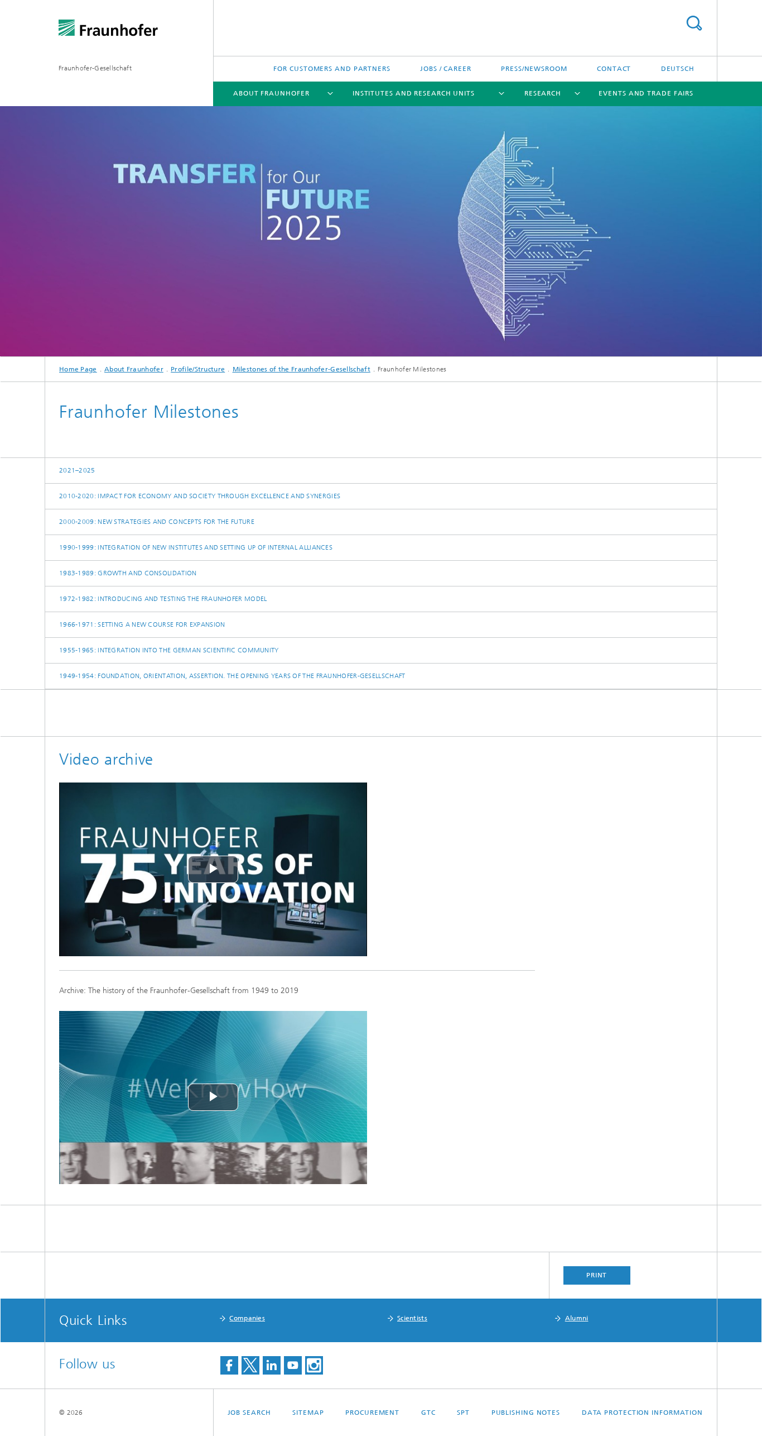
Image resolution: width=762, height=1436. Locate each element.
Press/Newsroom (534, 69)
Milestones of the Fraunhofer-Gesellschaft (301, 369)
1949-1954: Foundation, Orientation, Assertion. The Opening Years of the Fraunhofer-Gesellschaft (232, 676)
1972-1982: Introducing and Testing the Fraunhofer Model (163, 599)
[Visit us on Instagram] (314, 1365)
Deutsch (678, 69)
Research (542, 93)
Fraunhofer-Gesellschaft (95, 68)
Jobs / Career (445, 69)
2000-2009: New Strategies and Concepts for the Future (156, 522)
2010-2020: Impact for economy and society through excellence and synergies (199, 496)
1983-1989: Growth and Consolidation (128, 573)
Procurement (372, 1412)
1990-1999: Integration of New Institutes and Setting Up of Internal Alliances (195, 547)
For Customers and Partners (331, 69)
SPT (463, 1412)
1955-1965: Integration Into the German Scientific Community (169, 650)
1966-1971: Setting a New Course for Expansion (142, 624)
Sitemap (308, 1412)
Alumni (577, 1318)
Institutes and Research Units (414, 93)
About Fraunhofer (271, 93)
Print (596, 1275)
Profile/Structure (198, 369)
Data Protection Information (642, 1412)
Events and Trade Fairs (646, 93)
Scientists (412, 1318)
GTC (428, 1412)
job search (249, 1412)
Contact (614, 69)
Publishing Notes (525, 1412)
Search (694, 23)
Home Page (78, 369)
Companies (247, 1318)
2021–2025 (77, 470)
